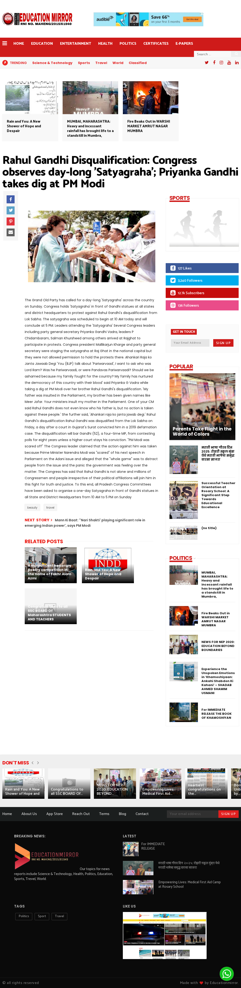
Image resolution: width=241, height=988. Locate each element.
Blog (122, 814)
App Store (54, 814)
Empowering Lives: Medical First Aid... (158, 791)
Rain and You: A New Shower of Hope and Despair (24, 126)
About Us (29, 814)
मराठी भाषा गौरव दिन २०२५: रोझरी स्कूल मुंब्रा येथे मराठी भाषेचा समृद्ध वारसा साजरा (217, 454)
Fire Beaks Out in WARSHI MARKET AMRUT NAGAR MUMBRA (148, 126)
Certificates (156, 43)
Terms (104, 814)
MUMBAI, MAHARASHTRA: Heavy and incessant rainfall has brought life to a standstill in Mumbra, (90, 129)
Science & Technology (52, 62)
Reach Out (81, 814)
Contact (142, 814)
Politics (128, 43)
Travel (101, 62)
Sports (84, 62)
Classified (138, 62)
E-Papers (184, 43)
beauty (32, 508)
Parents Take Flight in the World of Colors (202, 431)
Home (18, 43)
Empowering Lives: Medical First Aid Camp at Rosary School (189, 884)
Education (42, 43)
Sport (42, 916)
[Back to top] (11, 976)
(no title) (209, 528)
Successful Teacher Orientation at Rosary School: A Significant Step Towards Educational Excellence (218, 495)
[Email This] (11, 233)
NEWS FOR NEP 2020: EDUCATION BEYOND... (112, 789)
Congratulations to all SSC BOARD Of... (67, 791)
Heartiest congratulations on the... (204, 789)
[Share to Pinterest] (11, 221)
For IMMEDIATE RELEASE (153, 846)
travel (50, 508)
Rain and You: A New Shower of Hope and (22, 791)
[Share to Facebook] (11, 199)
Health (105, 43)
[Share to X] (11, 210)
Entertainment (75, 43)
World (117, 62)
